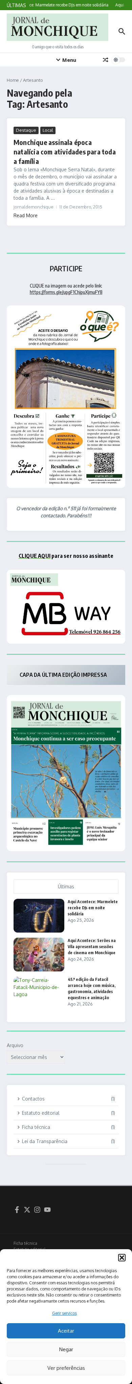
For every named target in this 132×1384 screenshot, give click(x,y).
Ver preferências (66, 1368)
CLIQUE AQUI (34, 555)
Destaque (26, 130)
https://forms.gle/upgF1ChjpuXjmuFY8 (66, 292)
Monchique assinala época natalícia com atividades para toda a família (65, 151)
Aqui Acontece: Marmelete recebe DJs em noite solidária (93, 907)
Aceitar (66, 1331)
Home (13, 80)
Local (48, 130)
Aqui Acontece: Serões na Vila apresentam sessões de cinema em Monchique (92, 946)
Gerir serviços (64, 1313)
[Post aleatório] (105, 60)
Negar (66, 1349)
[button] (121, 1257)
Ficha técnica (25, 1243)
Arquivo (15, 1045)
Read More (26, 215)
